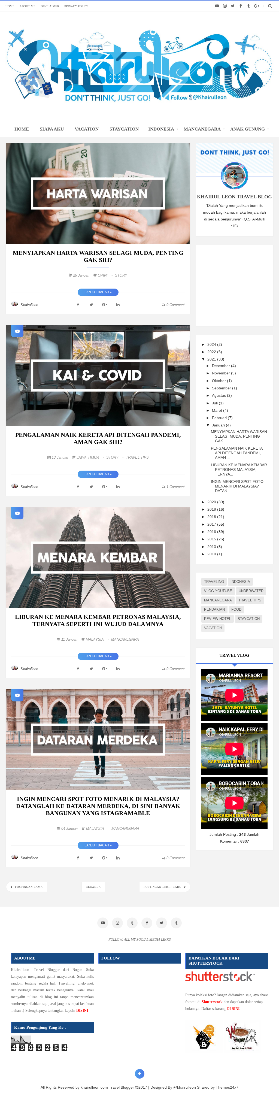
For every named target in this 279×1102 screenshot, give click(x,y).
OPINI (106, 275)
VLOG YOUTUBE (218, 591)
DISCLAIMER (50, 6)
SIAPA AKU (52, 129)
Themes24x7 (227, 1087)
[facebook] (240, 6)
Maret (217, 410)
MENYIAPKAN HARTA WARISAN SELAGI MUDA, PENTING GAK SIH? (98, 256)
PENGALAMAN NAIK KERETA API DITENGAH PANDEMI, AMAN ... (236, 453)
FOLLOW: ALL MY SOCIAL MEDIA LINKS (139, 939)
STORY (121, 275)
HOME (9, 6)
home (21, 129)
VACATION (87, 129)
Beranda (93, 886)
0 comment (175, 305)
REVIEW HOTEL (217, 619)
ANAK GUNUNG (247, 129)
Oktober (219, 381)
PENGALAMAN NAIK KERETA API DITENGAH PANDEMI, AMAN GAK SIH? (98, 438)
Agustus (219, 395)
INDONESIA (161, 129)
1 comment (175, 487)
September (222, 388)
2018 (212, 516)
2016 (212, 531)
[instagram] (225, 6)
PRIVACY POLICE (76, 6)
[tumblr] (248, 6)
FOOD (236, 609)
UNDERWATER (251, 591)
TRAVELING (214, 582)
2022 (212, 352)
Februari (220, 418)
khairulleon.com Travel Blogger (108, 1087)
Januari (219, 425)
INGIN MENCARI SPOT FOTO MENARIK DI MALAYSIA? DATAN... (237, 486)
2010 (212, 554)
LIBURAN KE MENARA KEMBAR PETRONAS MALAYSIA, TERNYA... (239, 469)
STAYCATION (124, 129)
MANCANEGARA (202, 129)
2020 (212, 502)
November (221, 373)
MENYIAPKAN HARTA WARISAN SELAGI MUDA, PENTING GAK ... (239, 436)
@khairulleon (184, 1087)
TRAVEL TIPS (137, 457)
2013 (212, 546)
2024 (212, 344)
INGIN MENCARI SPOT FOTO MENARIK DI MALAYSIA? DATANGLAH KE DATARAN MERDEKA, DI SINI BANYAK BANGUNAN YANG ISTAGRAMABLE (98, 805)
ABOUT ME (27, 6)
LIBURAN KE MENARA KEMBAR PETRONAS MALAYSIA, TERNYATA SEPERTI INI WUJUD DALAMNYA (98, 620)
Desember (221, 366)
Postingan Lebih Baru (163, 886)
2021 (212, 359)
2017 (212, 524)
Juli (215, 403)
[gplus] (256, 6)
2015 (212, 539)
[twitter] (232, 6)
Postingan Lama (28, 886)
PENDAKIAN (214, 609)
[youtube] (217, 6)
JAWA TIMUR (91, 457)
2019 (212, 509)
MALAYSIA (98, 639)
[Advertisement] (240, 284)
